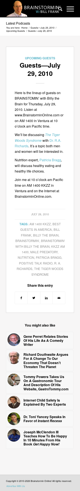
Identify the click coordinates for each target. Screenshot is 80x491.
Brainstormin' (27, 240)
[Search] (58, 8)
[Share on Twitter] (34, 298)
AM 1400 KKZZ (40, 224)
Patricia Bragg (50, 159)
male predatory (44, 252)
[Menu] (68, 8)
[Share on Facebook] (21, 298)
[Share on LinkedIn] (46, 298)
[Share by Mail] (59, 298)
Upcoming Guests (40, 58)
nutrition (26, 257)
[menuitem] (58, 8)
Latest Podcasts (18, 23)
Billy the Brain (45, 235)
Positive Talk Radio (35, 263)
